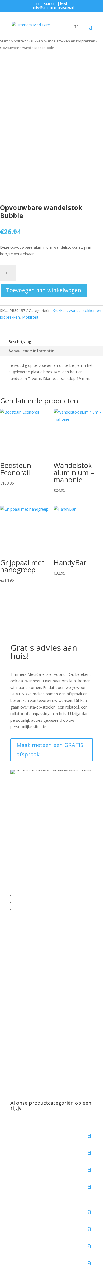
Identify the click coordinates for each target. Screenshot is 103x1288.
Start (4, 41)
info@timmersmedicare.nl (48, 850)
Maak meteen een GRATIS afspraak (49, 749)
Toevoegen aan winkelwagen (43, 290)
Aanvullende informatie (31, 350)
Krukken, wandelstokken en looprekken (62, 41)
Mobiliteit (18, 41)
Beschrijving (20, 341)
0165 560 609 (31, 844)
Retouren (22, 909)
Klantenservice (27, 895)
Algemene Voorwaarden (35, 902)
